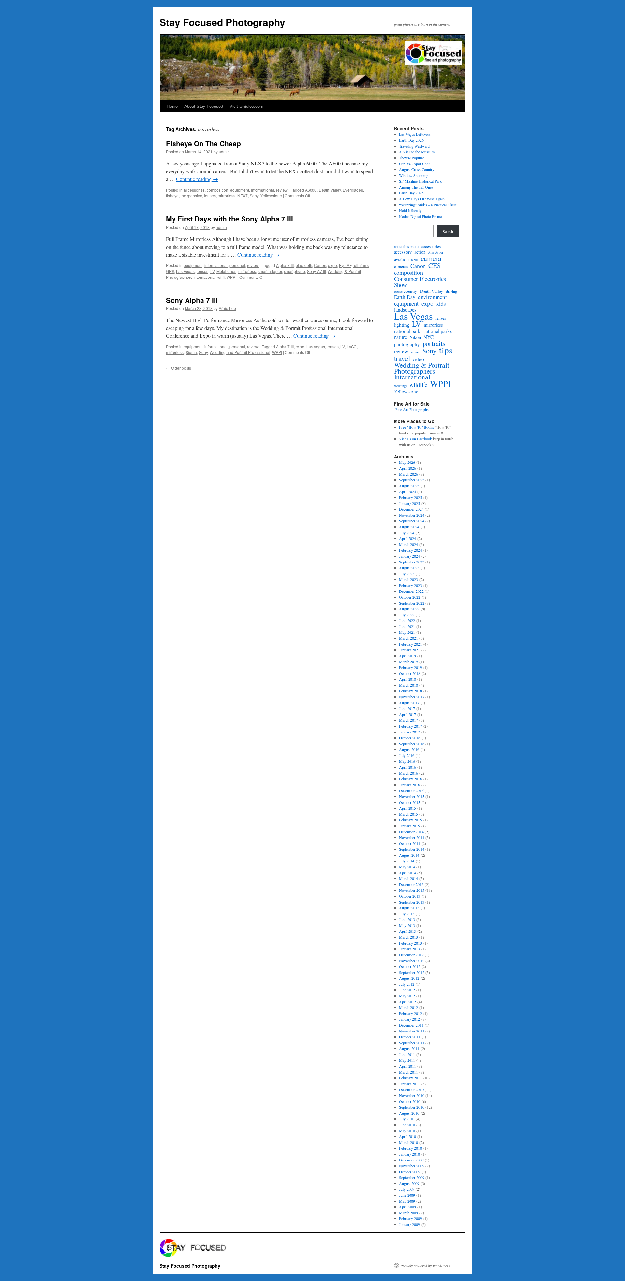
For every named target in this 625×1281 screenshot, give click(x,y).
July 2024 (406, 532)
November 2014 (411, 837)
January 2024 (409, 556)
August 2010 (409, 1113)
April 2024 (407, 538)
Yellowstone (271, 195)
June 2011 (407, 1054)
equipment (239, 189)
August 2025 (409, 485)
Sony (254, 195)
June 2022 (407, 620)
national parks (437, 331)
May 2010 (407, 1130)
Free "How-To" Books (416, 427)
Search (448, 231)
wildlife (418, 385)
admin (224, 151)
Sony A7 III (316, 271)
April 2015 (407, 808)
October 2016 (409, 737)
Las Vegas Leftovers (415, 134)
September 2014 (411, 849)
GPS (170, 271)
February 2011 (410, 1077)
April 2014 (407, 872)
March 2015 (408, 814)
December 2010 (411, 1089)
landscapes (405, 310)
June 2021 (407, 626)
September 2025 (411, 479)
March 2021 (408, 638)
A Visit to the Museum (417, 151)
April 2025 (407, 491)
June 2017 (407, 708)
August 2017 (409, 702)
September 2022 (411, 602)
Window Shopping (413, 175)
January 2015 (409, 825)
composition (217, 189)
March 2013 (408, 937)
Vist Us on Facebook (415, 438)
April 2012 (407, 1001)
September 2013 (411, 901)
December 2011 (411, 1025)
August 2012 (409, 978)
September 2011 (411, 1042)
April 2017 (407, 714)
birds (414, 259)
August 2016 (409, 749)
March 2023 (408, 579)
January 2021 (409, 649)
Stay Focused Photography (222, 22)
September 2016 (411, 743)
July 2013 (406, 913)
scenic (415, 352)
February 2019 (410, 667)
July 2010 (406, 1118)
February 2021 (410, 644)
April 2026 (407, 468)
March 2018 (408, 685)
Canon (320, 265)
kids (441, 303)
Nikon (415, 337)
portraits (434, 343)
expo (332, 265)
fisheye (172, 195)
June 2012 (407, 989)
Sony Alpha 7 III (192, 300)
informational (262, 189)
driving (451, 291)
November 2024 (411, 515)
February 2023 (410, 585)
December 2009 (411, 1159)
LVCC (352, 346)
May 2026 (407, 462)
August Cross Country (416, 169)
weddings (400, 385)
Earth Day (404, 297)
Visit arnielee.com (246, 106)
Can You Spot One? (414, 163)
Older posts (178, 368)
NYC (429, 337)
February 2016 (410, 778)
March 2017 (408, 720)
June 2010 (407, 1124)
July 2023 (406, 573)
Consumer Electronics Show (420, 282)
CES (434, 265)
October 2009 (409, 1171)
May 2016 (407, 761)
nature (400, 337)
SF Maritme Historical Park (420, 181)
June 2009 (407, 1195)
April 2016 (407, 767)
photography (407, 344)
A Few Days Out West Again (422, 198)
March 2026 (408, 474)
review (282, 189)
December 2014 (411, 831)
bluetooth (304, 265)
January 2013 (409, 948)
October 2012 (409, 966)
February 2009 (410, 1218)
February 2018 (410, 690)
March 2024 (408, 544)
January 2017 (409, 731)
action (419, 252)
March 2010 (408, 1142)
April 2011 (407, 1066)
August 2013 (409, 907)
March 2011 (408, 1072)
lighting (402, 325)
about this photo (406, 246)
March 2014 (408, 878)
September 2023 (411, 561)
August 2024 (409, 526)
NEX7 (242, 195)
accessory (403, 252)
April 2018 (407, 679)
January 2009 (409, 1224)
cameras (401, 266)
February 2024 (410, 550)
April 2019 (407, 655)
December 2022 (411, 591)
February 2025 (410, 497)
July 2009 (406, 1189)
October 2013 (409, 896)
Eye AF (345, 265)
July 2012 (406, 984)
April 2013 (407, 931)
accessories (194, 189)
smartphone (294, 271)
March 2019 (408, 661)
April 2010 (407, 1136)
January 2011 (409, 1083)
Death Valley (330, 189)
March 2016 (408, 773)
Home (172, 106)
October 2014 (409, 843)
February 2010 (410, 1148)
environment (432, 297)
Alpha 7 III (285, 265)
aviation (401, 259)
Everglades (353, 189)
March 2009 (408, 1212)
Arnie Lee (227, 308)
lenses (210, 195)
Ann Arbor (435, 252)
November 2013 (411, 890)
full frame (361, 265)
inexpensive (191, 195)
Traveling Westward (414, 146)
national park (407, 331)
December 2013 (411, 884)
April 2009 (407, 1206)
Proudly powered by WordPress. (425, 1265)
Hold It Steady (410, 210)
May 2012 (407, 995)
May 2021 (407, 632)
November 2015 (411, 796)
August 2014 (409, 855)
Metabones (226, 271)
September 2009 (411, 1177)
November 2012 (411, 960)
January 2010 (409, 1154)
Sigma (191, 352)
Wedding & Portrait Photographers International (421, 371)
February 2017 (410, 726)
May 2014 (407, 866)
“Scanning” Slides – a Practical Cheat (427, 204)
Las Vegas (185, 271)
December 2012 (411, 954)
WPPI (231, 277)
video (418, 359)
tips (445, 350)
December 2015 (411, 790)
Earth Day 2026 (411, 140)
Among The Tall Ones (416, 187)
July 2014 (406, 860)
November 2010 (411, 1095)
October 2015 (409, 802)
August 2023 (409, 567)
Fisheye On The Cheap (203, 143)
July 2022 (406, 614)
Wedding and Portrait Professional (240, 352)
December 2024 (411, 509)
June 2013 (407, 919)
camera (431, 258)
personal (237, 265)
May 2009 (407, 1200)
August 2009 (409, 1183)
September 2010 (411, 1107)
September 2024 (411, 520)
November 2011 (411, 1030)
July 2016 (406, 755)
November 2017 (411, 696)
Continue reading (197, 179)
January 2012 (409, 1019)
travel (402, 358)
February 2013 (410, 943)
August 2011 (409, 1048)
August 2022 (409, 608)
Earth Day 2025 (411, 192)
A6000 (311, 189)
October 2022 (409, 597)
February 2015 (410, 819)
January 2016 (409, 784)
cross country (405, 291)
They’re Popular (411, 157)
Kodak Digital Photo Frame (420, 216)
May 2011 (407, 1060)
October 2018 (409, 673)
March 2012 (408, 1007)
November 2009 (411, 1165)
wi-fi (221, 277)
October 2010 (409, 1101)
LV (212, 271)
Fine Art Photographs (411, 409)
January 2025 (409, 503)
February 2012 (410, 1013)
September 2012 (411, 972)
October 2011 (409, 1036)
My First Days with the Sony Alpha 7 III (229, 218)
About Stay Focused (203, 106)
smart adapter (270, 271)
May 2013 (407, 925)
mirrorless (226, 195)
